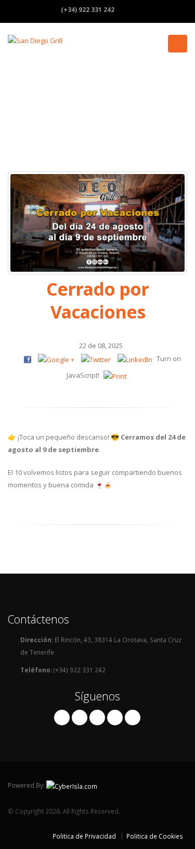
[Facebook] (62, 717)
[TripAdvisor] (97, 717)
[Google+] (115, 717)
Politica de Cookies (154, 836)
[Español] (130, 9)
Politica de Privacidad (84, 836)
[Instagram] (79, 717)
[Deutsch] (172, 9)
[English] (151, 9)
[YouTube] (132, 717)
